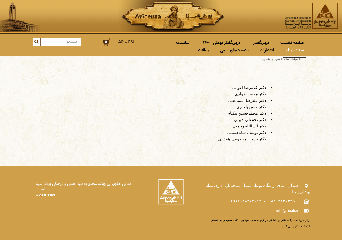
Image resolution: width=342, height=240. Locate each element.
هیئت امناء (291, 59)
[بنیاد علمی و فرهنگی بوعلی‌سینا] (311, 16)
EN (131, 42)
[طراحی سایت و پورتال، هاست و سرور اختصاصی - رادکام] (45, 195)
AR (121, 42)
